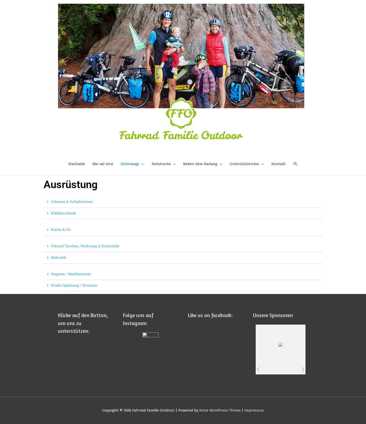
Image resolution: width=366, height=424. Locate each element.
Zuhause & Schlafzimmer (72, 202)
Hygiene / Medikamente (71, 274)
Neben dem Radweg (200, 164)
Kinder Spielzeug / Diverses (74, 285)
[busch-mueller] (286, 369)
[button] (183, 202)
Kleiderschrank (63, 213)
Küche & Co (60, 229)
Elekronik (58, 257)
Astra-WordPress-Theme (220, 410)
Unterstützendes (244, 164)
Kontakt (278, 164)
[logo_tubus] (265, 369)
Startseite (76, 164)
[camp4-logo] (297, 369)
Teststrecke (161, 164)
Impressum (254, 410)
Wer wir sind (102, 164)
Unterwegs (130, 164)
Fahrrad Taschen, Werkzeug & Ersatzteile (85, 246)
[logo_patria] (276, 369)
